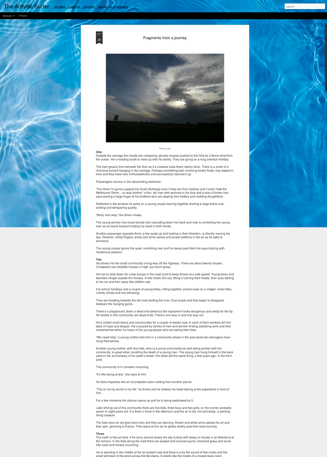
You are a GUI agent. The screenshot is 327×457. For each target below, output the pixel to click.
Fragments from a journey (165, 37)
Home (23, 15)
